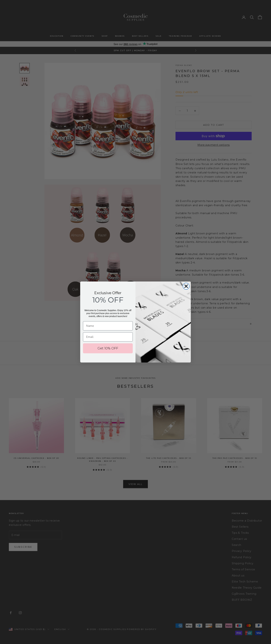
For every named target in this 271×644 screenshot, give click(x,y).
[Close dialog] (186, 286)
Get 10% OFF (108, 348)
